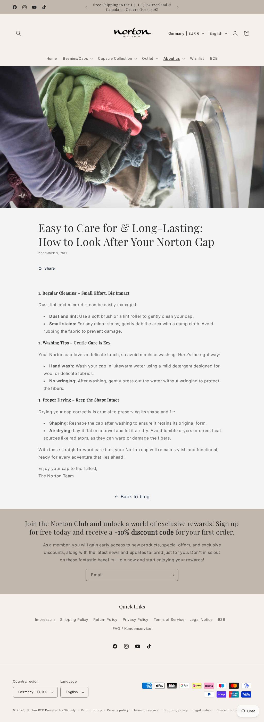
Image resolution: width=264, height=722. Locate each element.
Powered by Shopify (60, 710)
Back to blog (135, 496)
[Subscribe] (172, 575)
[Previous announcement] (86, 7)
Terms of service (146, 710)
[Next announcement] (178, 7)
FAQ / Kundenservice (132, 628)
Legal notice (202, 710)
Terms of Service (169, 619)
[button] (18, 33)
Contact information (232, 710)
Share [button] (49, 268)
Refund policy (91, 710)
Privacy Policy (135, 619)
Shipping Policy (74, 619)
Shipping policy (176, 710)
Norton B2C (35, 710)
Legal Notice (201, 619)
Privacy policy (117, 710)
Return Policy (105, 619)
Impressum (45, 619)
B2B (221, 619)
